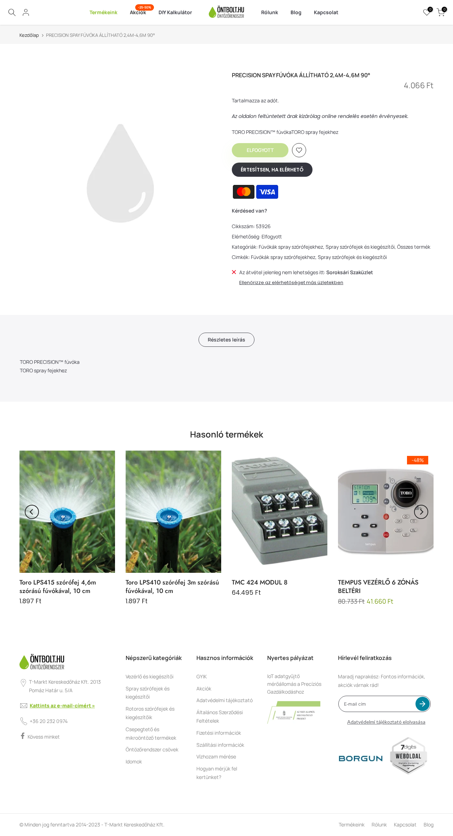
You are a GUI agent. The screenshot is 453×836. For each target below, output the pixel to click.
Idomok (134, 761)
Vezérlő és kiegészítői (149, 676)
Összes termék (413, 246)
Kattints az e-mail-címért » (62, 705)
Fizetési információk (218, 732)
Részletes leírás (226, 339)
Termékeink (103, 12)
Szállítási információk (220, 744)
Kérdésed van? (249, 210)
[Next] (421, 512)
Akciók (140, 12)
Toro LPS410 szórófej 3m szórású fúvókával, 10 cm (172, 586)
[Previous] (32, 512)
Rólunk (269, 12)
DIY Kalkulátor (175, 12)
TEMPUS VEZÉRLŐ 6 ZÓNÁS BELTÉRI (378, 586)
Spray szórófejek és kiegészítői (360, 246)
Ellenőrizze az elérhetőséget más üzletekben (291, 282)
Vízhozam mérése (216, 756)
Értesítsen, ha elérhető (272, 169)
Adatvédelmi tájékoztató (224, 700)
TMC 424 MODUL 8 (259, 582)
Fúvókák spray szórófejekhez (291, 246)
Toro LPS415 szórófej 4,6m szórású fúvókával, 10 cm (57, 586)
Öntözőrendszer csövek (152, 749)
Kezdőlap (29, 35)
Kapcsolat (326, 12)
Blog (296, 12)
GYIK (201, 676)
